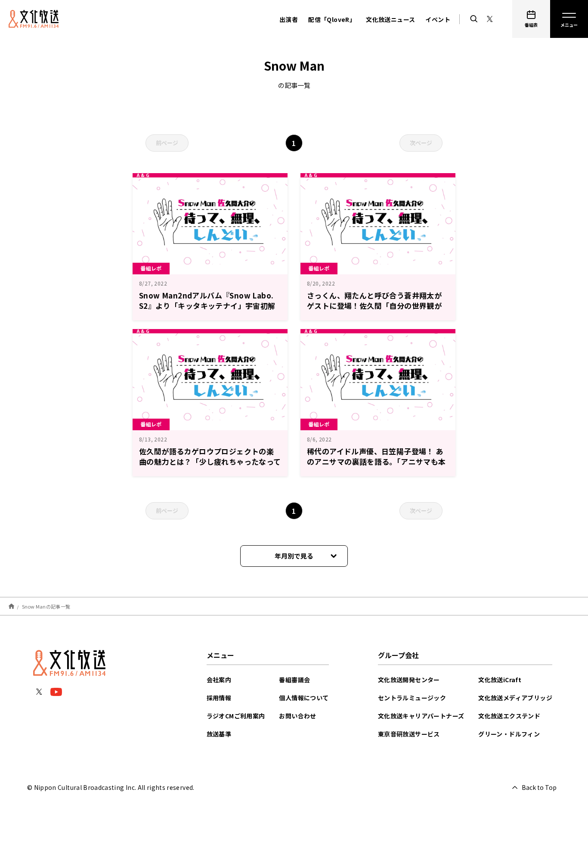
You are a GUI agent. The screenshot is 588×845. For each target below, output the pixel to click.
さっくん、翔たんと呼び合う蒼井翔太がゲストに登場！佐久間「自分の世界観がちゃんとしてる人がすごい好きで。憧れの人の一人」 (378, 311)
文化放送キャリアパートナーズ (421, 715)
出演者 (288, 19)
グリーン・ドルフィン (509, 734)
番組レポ (151, 268)
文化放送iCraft (499, 679)
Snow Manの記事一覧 (46, 606)
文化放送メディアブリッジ (515, 697)
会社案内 (219, 679)
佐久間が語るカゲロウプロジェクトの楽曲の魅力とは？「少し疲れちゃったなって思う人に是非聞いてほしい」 (210, 461)
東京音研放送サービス (409, 734)
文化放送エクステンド (509, 715)
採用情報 (219, 697)
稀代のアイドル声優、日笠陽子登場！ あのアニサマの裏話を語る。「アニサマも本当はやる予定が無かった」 (376, 461)
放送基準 (219, 734)
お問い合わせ (297, 715)
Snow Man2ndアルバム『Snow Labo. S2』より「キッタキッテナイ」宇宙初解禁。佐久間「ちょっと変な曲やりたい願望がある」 (207, 311)
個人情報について (303, 697)
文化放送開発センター (409, 679)
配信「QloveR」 (332, 19)
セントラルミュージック (412, 697)
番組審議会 (294, 679)
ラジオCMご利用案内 (236, 715)
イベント (437, 19)
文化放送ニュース (390, 19)
